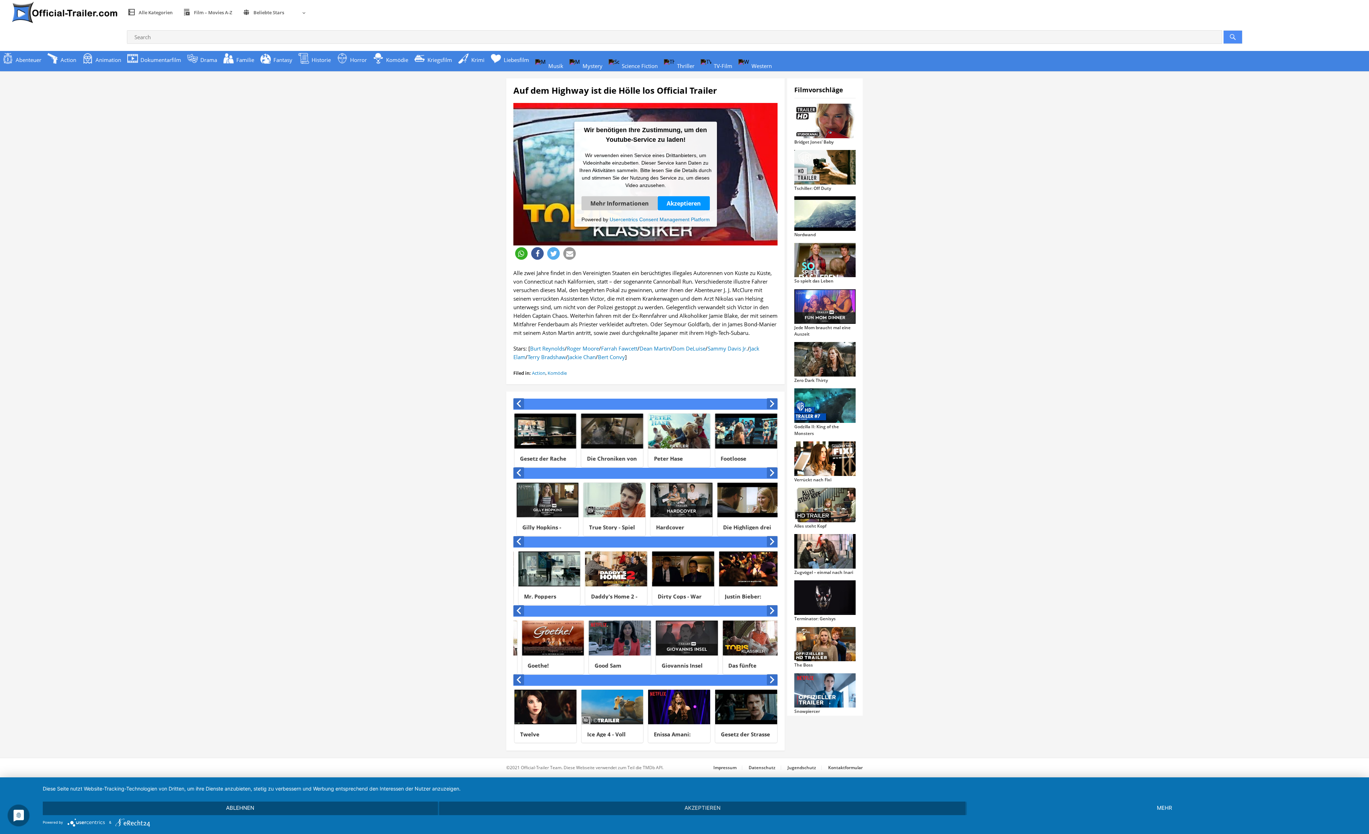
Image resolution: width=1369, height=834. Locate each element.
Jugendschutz (802, 768)
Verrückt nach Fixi (812, 480)
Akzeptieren (684, 203)
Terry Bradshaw (547, 357)
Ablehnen (240, 807)
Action (538, 373)
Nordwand (805, 235)
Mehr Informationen (619, 203)
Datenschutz (762, 768)
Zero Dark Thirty (811, 380)
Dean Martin (655, 348)
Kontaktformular (845, 768)
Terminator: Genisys (815, 619)
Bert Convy (611, 357)
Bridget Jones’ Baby (814, 142)
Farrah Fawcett (619, 348)
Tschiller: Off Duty (812, 188)
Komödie (557, 373)
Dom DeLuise (689, 348)
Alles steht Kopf (810, 526)
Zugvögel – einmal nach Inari (823, 572)
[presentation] (518, 403)
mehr (1164, 807)
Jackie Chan (582, 357)
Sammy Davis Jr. (728, 348)
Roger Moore (583, 348)
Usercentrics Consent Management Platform (660, 219)
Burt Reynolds (547, 348)
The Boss (803, 665)
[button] (521, 253)
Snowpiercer (807, 711)
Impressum (725, 768)
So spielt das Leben (814, 281)
